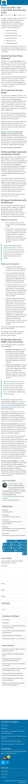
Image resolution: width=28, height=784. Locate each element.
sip (25, 553)
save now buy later (21, 550)
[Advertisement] (14, 704)
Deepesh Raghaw (7, 15)
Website (3, 596)
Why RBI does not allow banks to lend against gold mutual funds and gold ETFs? (13, 684)
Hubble (13, 383)
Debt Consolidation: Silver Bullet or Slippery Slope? (13, 654)
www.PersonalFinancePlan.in (10, 496)
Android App (5, 622)
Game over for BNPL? (7, 511)
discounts (23, 544)
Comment (4, 565)
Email (3, 590)
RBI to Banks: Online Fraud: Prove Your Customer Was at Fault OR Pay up (11, 659)
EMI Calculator (4, 3)
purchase (24, 547)
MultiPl (21, 381)
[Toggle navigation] (26, 2)
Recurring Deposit (9, 550)
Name (3, 583)
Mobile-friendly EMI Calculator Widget (12, 635)
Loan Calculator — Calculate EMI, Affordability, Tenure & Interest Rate (13, 626)
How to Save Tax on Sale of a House (11, 516)
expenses (6, 547)
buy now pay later (21, 541)
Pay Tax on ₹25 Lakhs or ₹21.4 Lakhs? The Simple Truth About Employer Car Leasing (12, 674)
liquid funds (15, 547)
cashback (15, 544)
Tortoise (5, 383)
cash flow (7, 544)
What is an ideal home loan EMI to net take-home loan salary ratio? (12, 679)
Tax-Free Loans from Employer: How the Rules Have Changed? (13, 664)
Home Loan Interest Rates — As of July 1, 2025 (13, 638)
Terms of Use (4, 774)
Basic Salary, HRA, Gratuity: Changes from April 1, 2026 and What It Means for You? (14, 669)
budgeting (11, 541)
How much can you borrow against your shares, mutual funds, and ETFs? (13, 650)
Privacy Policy (4, 771)
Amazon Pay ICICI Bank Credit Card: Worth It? (13, 535)
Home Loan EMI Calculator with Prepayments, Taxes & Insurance (13, 631)
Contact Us (4, 777)
